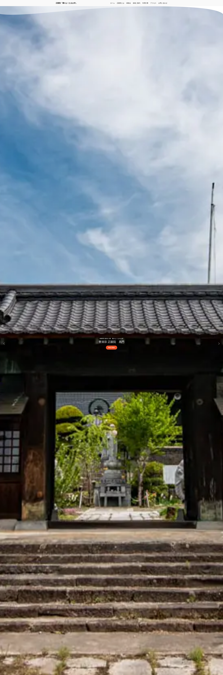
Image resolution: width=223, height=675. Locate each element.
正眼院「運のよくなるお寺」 (66, 3)
